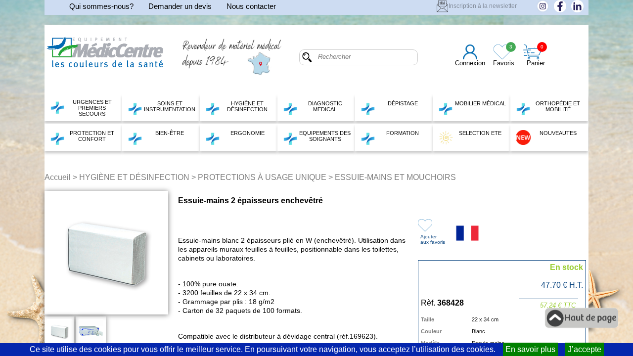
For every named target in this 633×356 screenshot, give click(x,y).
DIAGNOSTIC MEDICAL (325, 106)
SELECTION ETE (480, 133)
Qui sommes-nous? (101, 6)
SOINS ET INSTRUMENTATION (169, 106)
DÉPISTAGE (403, 103)
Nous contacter (251, 6)
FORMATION (402, 133)
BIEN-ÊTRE (169, 133)
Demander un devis (180, 6)
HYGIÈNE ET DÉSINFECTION (247, 106)
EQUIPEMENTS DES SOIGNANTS (325, 136)
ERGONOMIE (247, 133)
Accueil (58, 177)
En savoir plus (530, 349)
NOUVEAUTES (558, 133)
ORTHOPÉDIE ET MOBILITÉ (558, 106)
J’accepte (584, 349)
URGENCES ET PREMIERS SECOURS (92, 108)
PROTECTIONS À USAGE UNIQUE (262, 177)
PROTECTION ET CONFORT (92, 136)
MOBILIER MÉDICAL (480, 103)
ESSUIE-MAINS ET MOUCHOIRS (395, 177)
